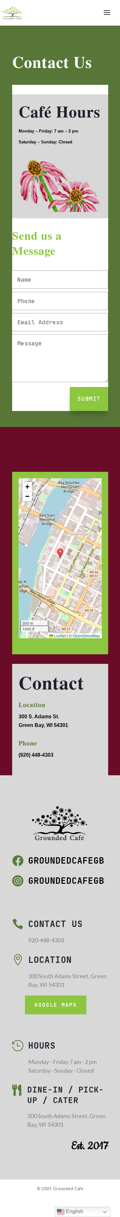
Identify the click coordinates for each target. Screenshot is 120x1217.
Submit (88, 398)
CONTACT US (55, 924)
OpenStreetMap (86, 635)
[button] (60, 553)
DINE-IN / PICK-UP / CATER (65, 1095)
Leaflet (59, 635)
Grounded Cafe (68, 1188)
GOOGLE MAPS (56, 1005)
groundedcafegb (66, 860)
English (74, 1211)
